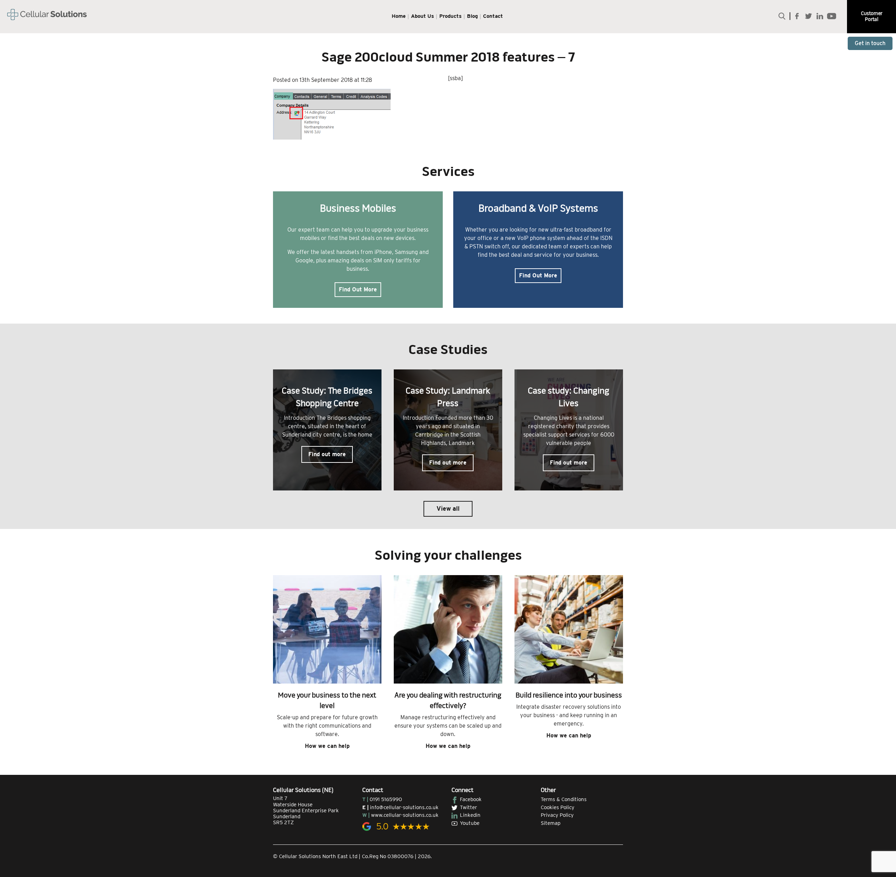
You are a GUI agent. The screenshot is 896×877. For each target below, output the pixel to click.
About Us (422, 16)
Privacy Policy (557, 815)
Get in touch (870, 43)
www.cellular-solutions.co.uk (405, 815)
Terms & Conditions (564, 799)
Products (450, 16)
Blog (472, 16)
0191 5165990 (386, 799)
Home (399, 16)
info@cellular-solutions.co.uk (404, 807)
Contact (493, 16)
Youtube (469, 823)
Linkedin (470, 815)
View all (448, 508)
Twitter (468, 807)
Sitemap (550, 823)
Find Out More (358, 289)
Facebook (471, 799)
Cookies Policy (557, 807)
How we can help (327, 746)
